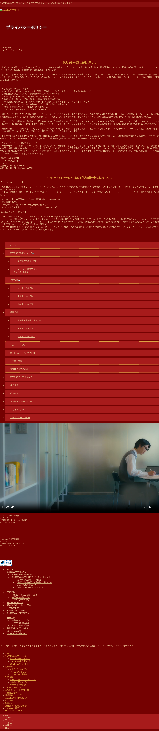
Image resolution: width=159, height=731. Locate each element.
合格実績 (11, 618)
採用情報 (9, 700)
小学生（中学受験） (21, 600)
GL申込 (8, 723)
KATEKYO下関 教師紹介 (18, 613)
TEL (7, 728)
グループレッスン (15, 603)
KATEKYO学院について (18, 572)
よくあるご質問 (14, 631)
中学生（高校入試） (21, 597)
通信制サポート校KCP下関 (19, 605)
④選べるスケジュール (27, 585)
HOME (8, 718)
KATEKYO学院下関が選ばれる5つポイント (31, 577)
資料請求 (9, 725)
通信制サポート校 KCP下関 (17, 690)
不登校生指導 (13, 608)
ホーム (10, 569)
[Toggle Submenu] (33, 253)
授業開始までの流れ (16, 610)
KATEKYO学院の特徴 (22, 574)
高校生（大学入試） (21, 620)
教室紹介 (9, 703)
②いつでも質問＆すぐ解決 (29, 580)
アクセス (9, 720)
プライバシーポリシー (17, 633)
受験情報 (11, 592)
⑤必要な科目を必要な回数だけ (31, 587)
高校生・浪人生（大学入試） (25, 595)
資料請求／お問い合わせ (18, 628)
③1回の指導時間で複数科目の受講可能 (34, 582)
